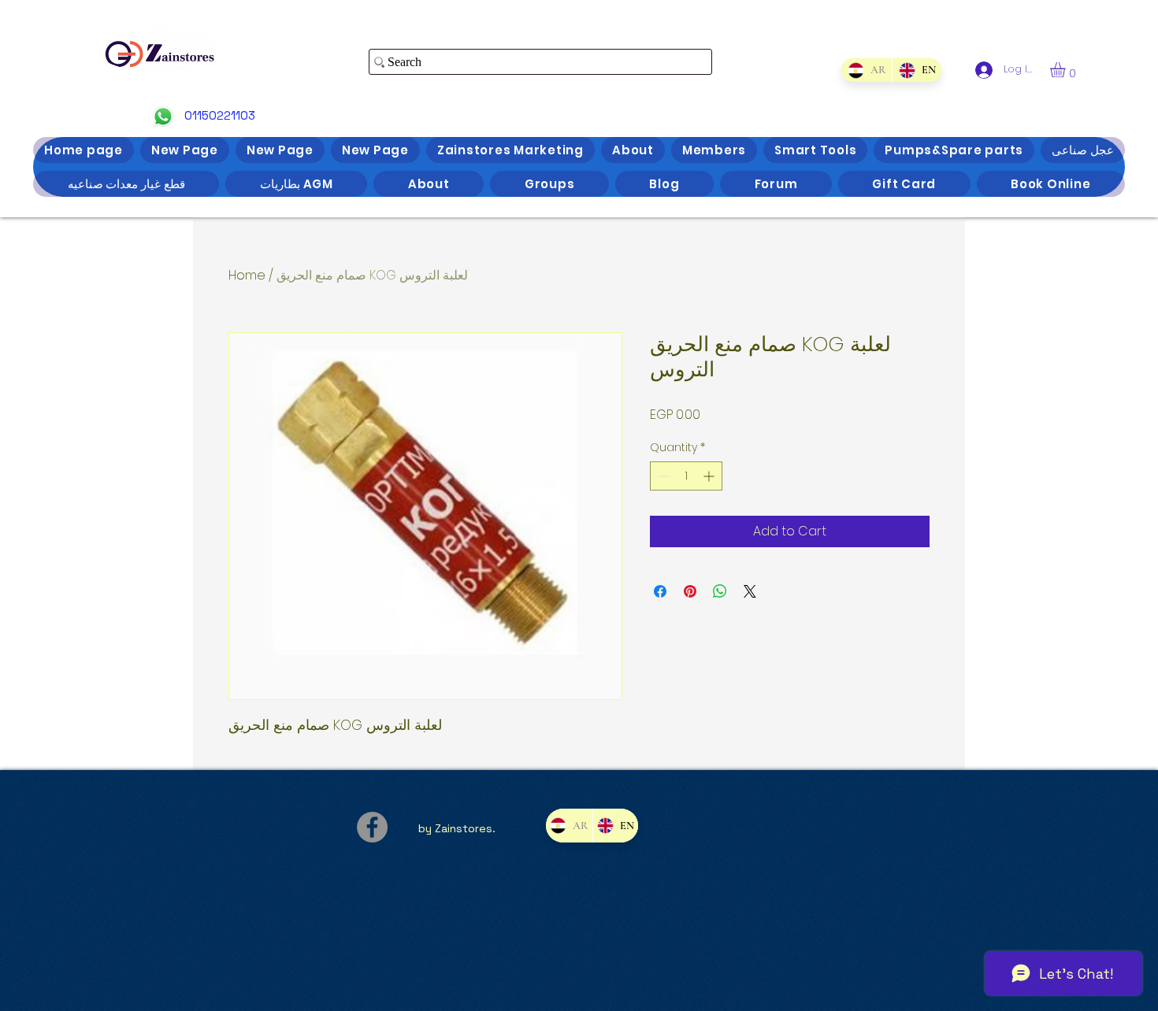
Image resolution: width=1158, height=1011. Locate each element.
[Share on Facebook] (660, 591)
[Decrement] (662, 476)
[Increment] (710, 476)
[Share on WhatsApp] (720, 591)
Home (246, 275)
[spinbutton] (686, 476)
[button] (1066, 69)
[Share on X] (749, 591)
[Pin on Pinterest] (690, 591)
